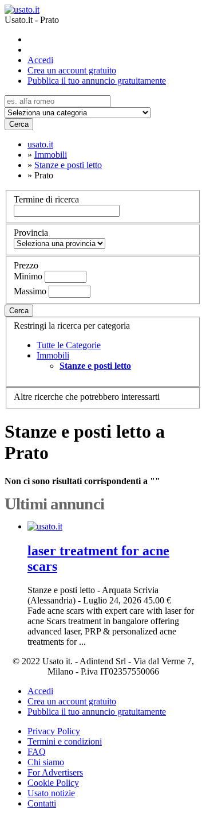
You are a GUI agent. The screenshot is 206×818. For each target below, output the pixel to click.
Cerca (19, 124)
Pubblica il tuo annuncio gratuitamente (96, 80)
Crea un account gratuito (71, 70)
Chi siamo (45, 762)
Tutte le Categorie (69, 345)
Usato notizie (51, 793)
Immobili (53, 355)
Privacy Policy (53, 731)
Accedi (40, 60)
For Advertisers (55, 772)
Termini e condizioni (64, 741)
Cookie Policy (53, 783)
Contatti (41, 803)
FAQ (36, 752)
